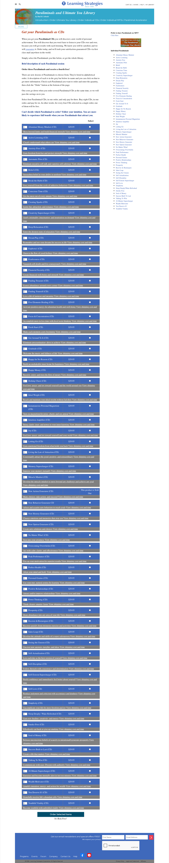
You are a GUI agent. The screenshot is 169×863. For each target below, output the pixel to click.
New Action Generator (124, 137)
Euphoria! (119, 83)
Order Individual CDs (88, 20)
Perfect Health (121, 155)
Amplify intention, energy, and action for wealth (44, 786)
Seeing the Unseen (122, 173)
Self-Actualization (122, 175)
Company (53, 856)
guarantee (30, 49)
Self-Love (119, 183)
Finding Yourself (122, 93)
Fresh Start (119, 101)
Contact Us (65, 856)
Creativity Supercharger (124, 75)
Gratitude (119, 106)
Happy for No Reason (123, 109)
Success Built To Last (123, 196)
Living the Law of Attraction (126, 129)
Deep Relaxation (121, 78)
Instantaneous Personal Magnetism (128, 119)
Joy (117, 124)
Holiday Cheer (121, 114)
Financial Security (122, 88)
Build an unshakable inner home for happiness (43, 364)
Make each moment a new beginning (39, 331)
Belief (118, 65)
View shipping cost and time (77, 131)
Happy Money (121, 111)
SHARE (135, 5)
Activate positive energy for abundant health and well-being (49, 306)
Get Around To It (122, 103)
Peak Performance (122, 152)
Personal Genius (121, 157)
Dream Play (120, 80)
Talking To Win (121, 198)
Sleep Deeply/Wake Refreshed (126, 188)
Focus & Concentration (124, 98)
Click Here (114, 35)
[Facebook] (82, 855)
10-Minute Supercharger (124, 201)
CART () (129, 5)
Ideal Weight (120, 116)
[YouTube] (89, 855)
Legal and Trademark (132, 861)
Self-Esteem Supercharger (125, 180)
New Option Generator (124, 144)
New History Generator (124, 142)
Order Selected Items (61, 814)
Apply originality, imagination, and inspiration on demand (48, 217)
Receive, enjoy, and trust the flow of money (42, 374)
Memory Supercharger (124, 132)
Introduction (41, 20)
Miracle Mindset (121, 134)
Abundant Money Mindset (125, 55)
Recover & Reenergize (124, 167)
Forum (43, 856)
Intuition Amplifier (122, 121)
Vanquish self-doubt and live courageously (42, 263)
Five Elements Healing (124, 96)
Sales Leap (119, 170)
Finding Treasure (122, 91)
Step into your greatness (33, 539)
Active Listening (121, 57)
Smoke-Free (120, 191)
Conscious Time (121, 70)
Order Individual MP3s (111, 20)
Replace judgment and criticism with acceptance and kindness (50, 693)
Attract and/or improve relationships (39, 593)
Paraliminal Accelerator (135, 20)
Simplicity (119, 185)
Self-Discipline (121, 178)
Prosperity (119, 165)
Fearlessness (120, 85)
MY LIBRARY (150, 5)
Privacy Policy (120, 861)
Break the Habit (121, 68)
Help (75, 856)
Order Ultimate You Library (63, 20)
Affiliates (143, 861)
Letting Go (119, 126)
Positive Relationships (123, 160)
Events (34, 856)
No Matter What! (122, 147)
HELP (142, 5)
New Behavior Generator (124, 139)
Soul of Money (121, 193)
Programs (24, 856)
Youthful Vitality (122, 209)
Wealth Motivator (122, 203)
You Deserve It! (121, 206)
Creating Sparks (121, 73)
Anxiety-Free (120, 60)
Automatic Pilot (121, 62)
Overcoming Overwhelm (124, 149)
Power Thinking (121, 162)
